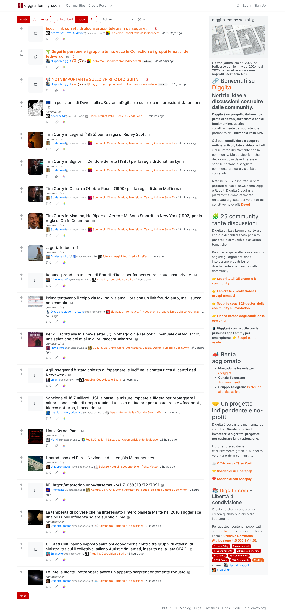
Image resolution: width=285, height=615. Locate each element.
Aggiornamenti (229, 382)
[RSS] (143, 19)
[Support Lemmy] (110, 5)
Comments (40, 19)
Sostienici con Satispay (234, 479)
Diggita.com (234, 490)
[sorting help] (139, 19)
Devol (245, 204)
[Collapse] (253, 20)
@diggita (224, 373)
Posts (23, 19)
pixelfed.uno (53, 111)
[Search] (238, 5)
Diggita (221, 87)
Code (237, 608)
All (92, 19)
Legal (198, 608)
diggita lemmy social (42, 5)
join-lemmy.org (255, 608)
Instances (212, 608)
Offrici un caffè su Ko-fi (234, 463)
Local (82, 19)
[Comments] (35, 34)
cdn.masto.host (55, 139)
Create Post (97, 5)
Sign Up (260, 5)
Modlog (258, 560)
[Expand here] (35, 108)
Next (22, 596)
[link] (57, 39)
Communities (75, 5)
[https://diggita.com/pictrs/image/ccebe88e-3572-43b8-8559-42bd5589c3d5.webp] (35, 57)
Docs (226, 608)
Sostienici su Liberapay (234, 471)
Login (247, 5)
